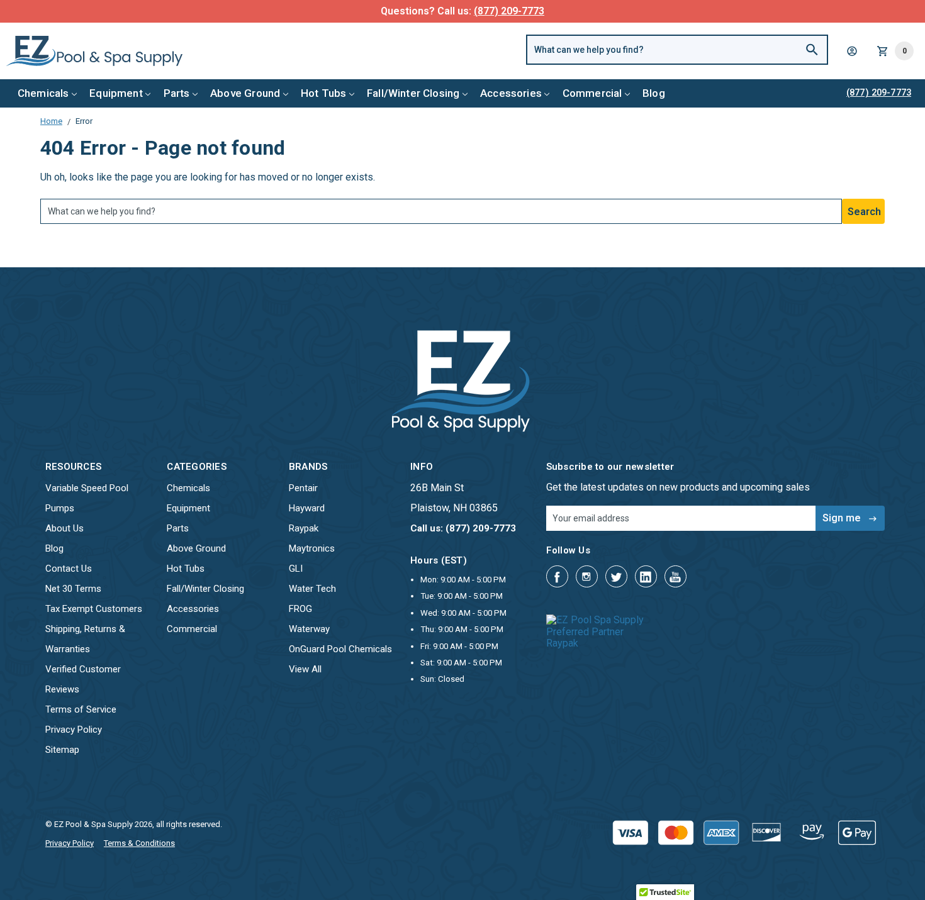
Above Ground (245, 93)
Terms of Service (80, 709)
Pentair (303, 488)
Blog (653, 93)
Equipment (116, 93)
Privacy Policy (73, 729)
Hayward (307, 508)
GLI (296, 568)
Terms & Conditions (139, 843)
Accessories (511, 93)
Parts (177, 93)
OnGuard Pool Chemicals (340, 649)
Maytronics (312, 548)
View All (305, 669)
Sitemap (62, 749)
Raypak (303, 528)
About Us (64, 528)
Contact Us (68, 568)
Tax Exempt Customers (93, 608)
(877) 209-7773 (509, 11)
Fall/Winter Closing (413, 93)
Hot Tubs (323, 93)
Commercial (592, 93)
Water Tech (312, 588)
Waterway (309, 629)
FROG (300, 608)
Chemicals (43, 93)
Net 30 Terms (73, 588)
